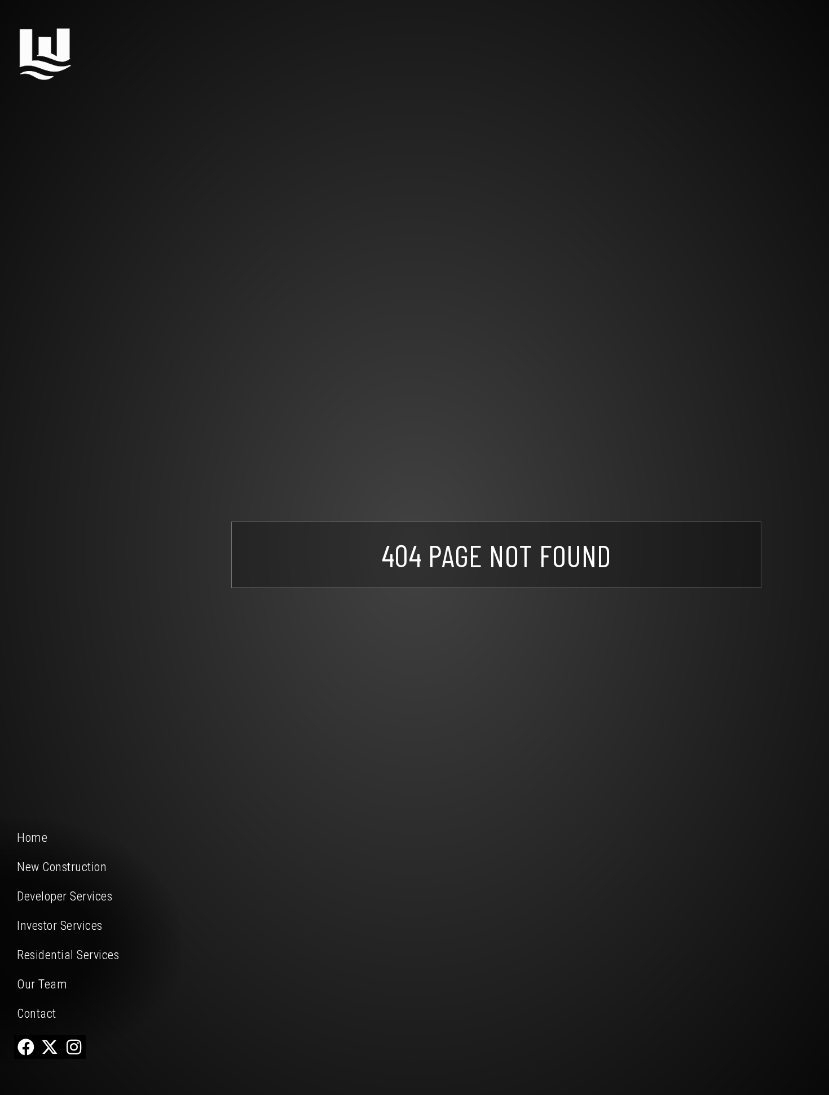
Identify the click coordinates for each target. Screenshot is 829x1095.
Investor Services (60, 926)
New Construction (62, 867)
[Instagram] (74, 1047)
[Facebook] (26, 1047)
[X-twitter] (50, 1047)
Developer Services (64, 896)
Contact (36, 1013)
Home (32, 838)
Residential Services (68, 955)
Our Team (42, 984)
